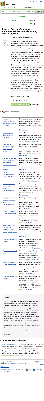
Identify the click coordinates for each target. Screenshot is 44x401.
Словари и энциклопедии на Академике (17, 8)
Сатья (13, 334)
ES (37, 1)
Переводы (12, 20)
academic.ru (8, 3)
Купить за (20, 104)
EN (30, 1)
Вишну (16, 318)
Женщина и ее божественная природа (8, 135)
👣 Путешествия (5, 366)
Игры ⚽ (32, 24)
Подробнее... (23, 130)
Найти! (39, 11)
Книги (32, 20)
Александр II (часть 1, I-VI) (11, 344)
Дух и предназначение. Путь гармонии (9, 174)
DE (33, 1)
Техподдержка (13, 363)
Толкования (22, 17)
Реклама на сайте (22, 363)
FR (41, 1)
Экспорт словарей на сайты (8, 369)
